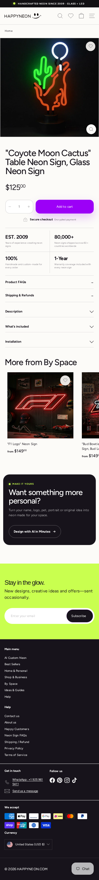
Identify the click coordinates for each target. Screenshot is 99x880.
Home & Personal (15, 671)
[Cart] (81, 16)
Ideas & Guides (14, 690)
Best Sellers (12, 664)
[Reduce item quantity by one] (9, 207)
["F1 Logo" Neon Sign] (40, 414)
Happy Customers (16, 729)
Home (8, 31)
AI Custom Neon (15, 658)
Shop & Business (15, 677)
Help (7, 696)
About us (10, 722)
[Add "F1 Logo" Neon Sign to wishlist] (65, 380)
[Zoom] (91, 129)
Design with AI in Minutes (32, 531)
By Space (60, 362)
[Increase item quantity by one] (28, 207)
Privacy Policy (13, 748)
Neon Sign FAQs (15, 735)
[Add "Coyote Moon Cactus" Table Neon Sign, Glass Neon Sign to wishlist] (90, 46)
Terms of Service (15, 755)
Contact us (11, 716)
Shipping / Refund (16, 742)
